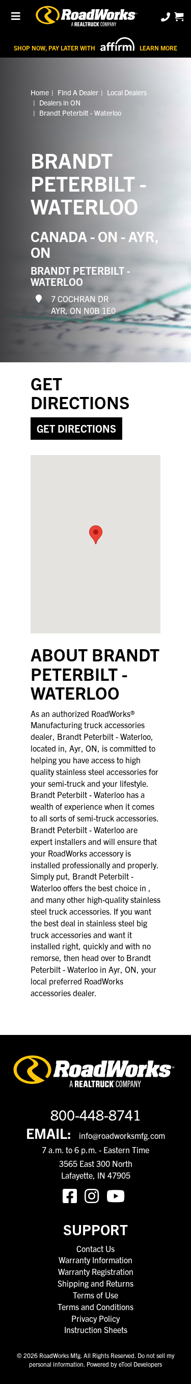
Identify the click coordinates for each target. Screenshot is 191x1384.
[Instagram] (95, 1195)
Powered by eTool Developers (124, 1364)
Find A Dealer (78, 92)
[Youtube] (117, 1195)
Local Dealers (127, 92)
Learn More (158, 47)
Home (40, 92)
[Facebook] (74, 1195)
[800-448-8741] (166, 16)
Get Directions (76, 428)
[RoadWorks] (88, 17)
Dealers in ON (59, 102)
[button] (95, 534)
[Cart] (178, 16)
